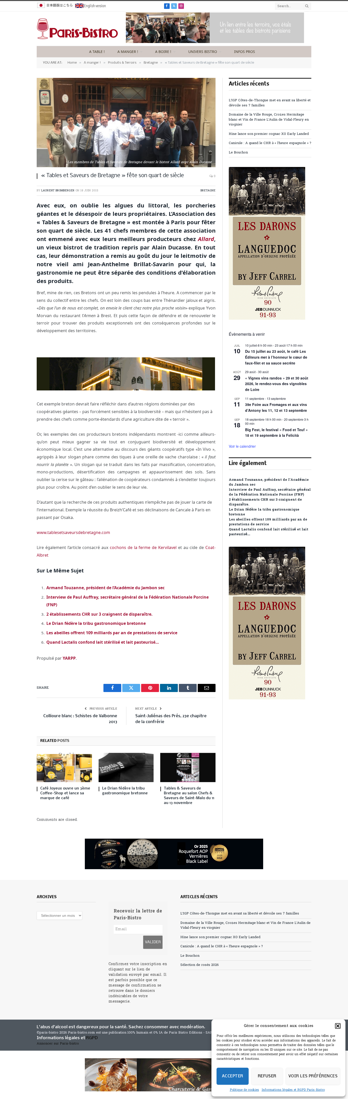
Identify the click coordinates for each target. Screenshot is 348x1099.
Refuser (267, 1076)
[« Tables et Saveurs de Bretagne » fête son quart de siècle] (126, 122)
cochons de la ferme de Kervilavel (143, 547)
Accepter (232, 1076)
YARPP (69, 658)
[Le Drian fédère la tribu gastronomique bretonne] (126, 767)
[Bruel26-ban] (215, 42)
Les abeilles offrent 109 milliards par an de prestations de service (111, 633)
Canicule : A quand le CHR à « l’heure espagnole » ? (270, 143)
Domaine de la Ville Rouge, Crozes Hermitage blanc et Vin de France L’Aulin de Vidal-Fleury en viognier (269, 119)
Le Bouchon (238, 152)
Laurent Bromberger (57, 191)
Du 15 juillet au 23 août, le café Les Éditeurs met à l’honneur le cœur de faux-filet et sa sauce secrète (276, 357)
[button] (337, 1025)
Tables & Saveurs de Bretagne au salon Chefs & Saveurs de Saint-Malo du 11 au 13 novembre (189, 795)
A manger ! (127, 51)
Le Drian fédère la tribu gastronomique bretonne (96, 623)
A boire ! (163, 51)
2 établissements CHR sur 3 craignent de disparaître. (99, 614)
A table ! (97, 51)
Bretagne (208, 191)
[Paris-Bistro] (77, 29)
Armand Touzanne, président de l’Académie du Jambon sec (105, 587)
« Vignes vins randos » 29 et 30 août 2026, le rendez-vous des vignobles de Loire (276, 383)
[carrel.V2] (267, 318)
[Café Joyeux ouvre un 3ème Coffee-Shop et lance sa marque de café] (64, 767)
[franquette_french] (126, 389)
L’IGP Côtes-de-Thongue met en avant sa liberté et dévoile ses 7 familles (239, 913)
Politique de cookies (244, 1090)
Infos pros (244, 51)
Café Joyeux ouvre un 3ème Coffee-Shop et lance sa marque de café (65, 793)
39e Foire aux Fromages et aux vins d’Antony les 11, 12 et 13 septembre (276, 407)
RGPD (92, 1038)
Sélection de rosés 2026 (199, 965)
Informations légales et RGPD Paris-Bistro (293, 1090)
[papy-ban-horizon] (174, 1074)
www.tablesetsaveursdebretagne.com (73, 532)
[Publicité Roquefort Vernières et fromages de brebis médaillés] (174, 854)
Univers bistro (202, 51)
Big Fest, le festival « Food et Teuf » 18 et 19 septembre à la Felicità (276, 432)
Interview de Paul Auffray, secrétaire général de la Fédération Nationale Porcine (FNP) (270, 492)
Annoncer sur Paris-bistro (58, 1043)
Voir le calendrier (242, 446)
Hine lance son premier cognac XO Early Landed (269, 134)
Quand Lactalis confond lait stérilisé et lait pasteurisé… (102, 642)
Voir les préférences (313, 1076)
